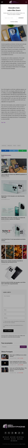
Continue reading (14, 21)
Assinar (20, 18)
